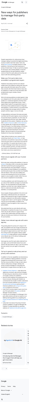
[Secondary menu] (26, 2)
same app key (4, 234)
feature (4, 164)
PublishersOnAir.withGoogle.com (17, 308)
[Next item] (6, 368)
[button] (27, 23)
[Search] (22, 2)
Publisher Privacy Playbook (10, 270)
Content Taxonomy (22, 123)
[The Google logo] (3, 381)
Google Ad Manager (7, 316)
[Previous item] (3, 368)
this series (17, 291)
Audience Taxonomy (9, 123)
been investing (8, 64)
